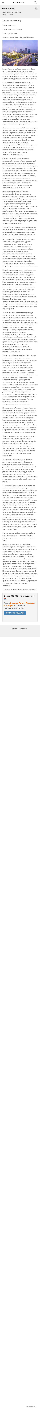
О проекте (14, 628)
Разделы (23, 628)
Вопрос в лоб (30, 1406)
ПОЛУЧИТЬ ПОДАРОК (15, 613)
